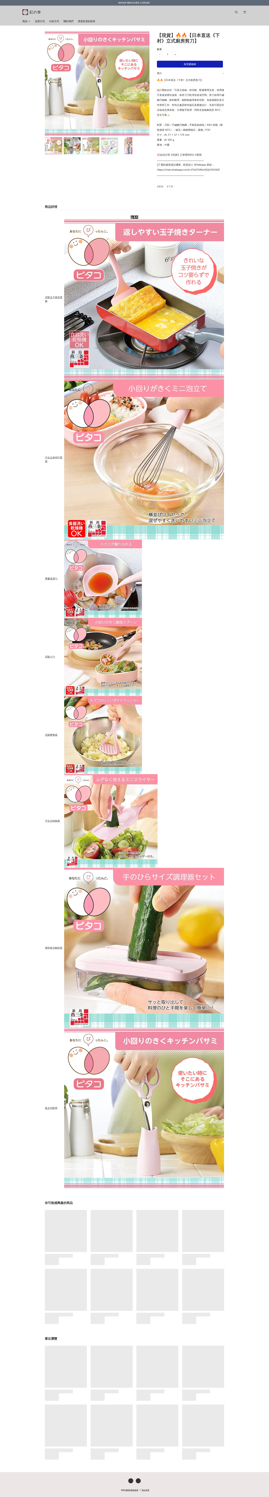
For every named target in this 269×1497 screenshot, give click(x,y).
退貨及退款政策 (86, 21)
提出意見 (145, 1490)
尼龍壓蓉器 (51, 734)
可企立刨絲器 (52, 820)
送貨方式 (40, 21)
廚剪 (160, 186)
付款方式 (54, 21)
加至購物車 (190, 64)
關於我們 (68, 21)
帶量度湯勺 (51, 578)
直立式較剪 (51, 1108)
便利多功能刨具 (53, 947)
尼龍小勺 (50, 656)
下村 (170, 186)
